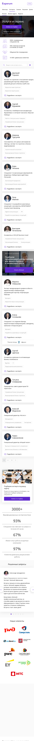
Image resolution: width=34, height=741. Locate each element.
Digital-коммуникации (11, 212)
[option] (17, 590)
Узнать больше (19, 270)
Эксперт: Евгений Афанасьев (13, 580)
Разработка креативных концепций (15, 215)
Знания (18, 9)
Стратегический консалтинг (13, 149)
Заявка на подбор (12, 27)
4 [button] (18, 614)
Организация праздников (12, 180)
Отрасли (20, 14)
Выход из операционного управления (16, 446)
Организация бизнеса (11, 242)
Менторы (5, 9)
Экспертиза (27, 422)
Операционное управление (13, 422)
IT (13, 363)
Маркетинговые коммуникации (14, 301)
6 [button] (22, 614)
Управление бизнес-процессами (14, 122)
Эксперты (12, 9)
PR (22, 212)
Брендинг (8, 298)
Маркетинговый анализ (12, 91)
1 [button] (11, 614)
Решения (25, 9)
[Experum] (7, 4)
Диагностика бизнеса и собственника (16, 449)
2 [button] (13, 614)
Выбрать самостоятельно (11, 31)
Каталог (4, 14)
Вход (29, 3)
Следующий (32, 589)
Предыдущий (1, 589)
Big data (7, 363)
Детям (31, 9)
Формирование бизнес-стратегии (15, 153)
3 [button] (15, 614)
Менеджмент (9, 419)
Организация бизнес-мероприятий (15, 184)
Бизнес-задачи (12, 14)
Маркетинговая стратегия (12, 87)
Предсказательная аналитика (13, 366)
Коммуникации (25, 242)
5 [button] (20, 614)
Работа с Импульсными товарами (15, 118)
